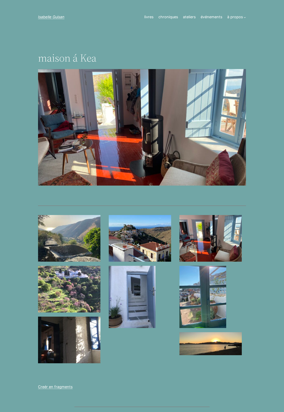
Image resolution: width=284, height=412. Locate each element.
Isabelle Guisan (51, 17)
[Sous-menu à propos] (245, 17)
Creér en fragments (55, 387)
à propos (235, 17)
